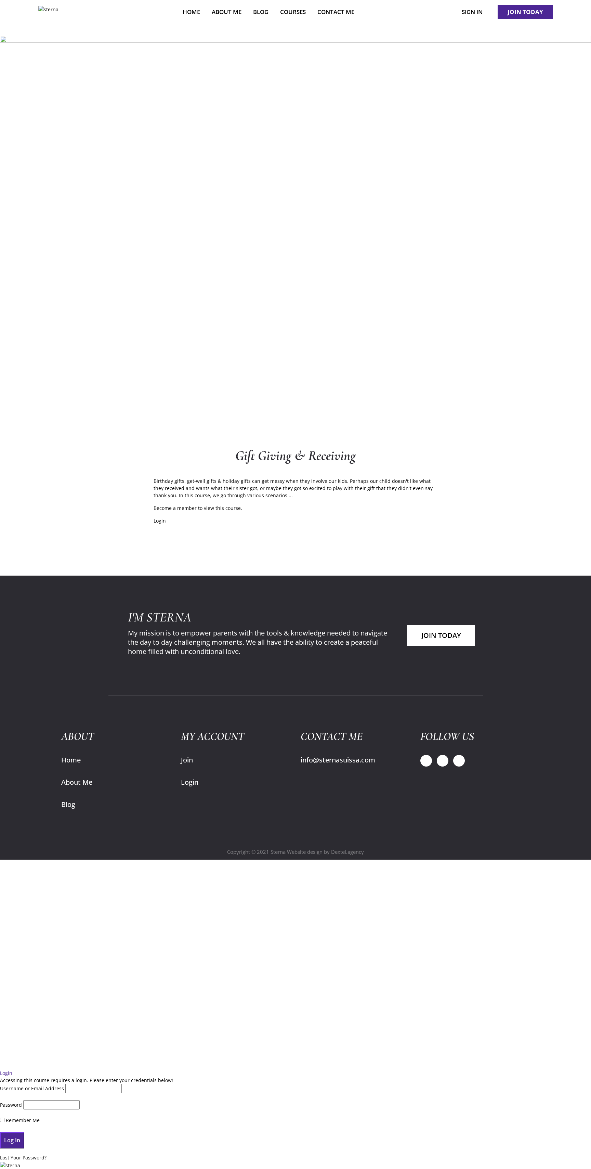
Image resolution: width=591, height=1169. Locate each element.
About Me (76, 782)
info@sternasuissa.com (338, 760)
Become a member (175, 508)
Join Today (441, 635)
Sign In (472, 12)
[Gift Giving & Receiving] (295, 232)
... (291, 495)
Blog (68, 804)
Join (187, 760)
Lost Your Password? (23, 1157)
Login (160, 520)
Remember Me (22, 1120)
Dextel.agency (347, 851)
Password (11, 1105)
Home (71, 760)
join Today (525, 12)
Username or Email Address (32, 1088)
